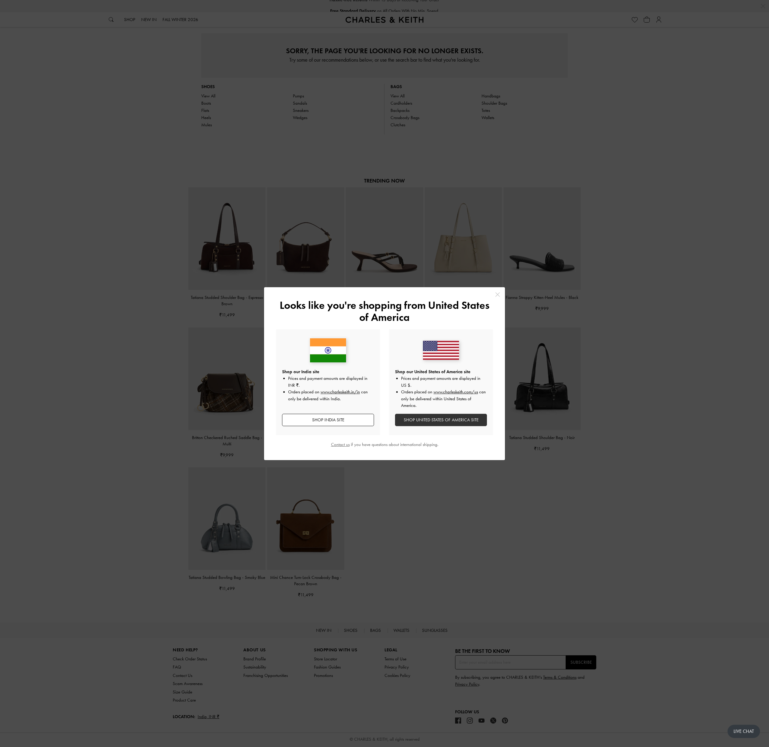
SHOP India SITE (328, 420)
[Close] (497, 294)
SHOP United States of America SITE (441, 420)
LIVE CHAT (744, 731)
